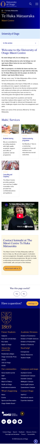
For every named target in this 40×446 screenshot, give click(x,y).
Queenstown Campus (28, 387)
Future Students (8, 332)
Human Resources (27, 354)
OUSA (3, 365)
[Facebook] (9, 421)
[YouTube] (20, 421)
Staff (2, 375)
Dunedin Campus (26, 378)
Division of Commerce (28, 336)
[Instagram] (14, 421)
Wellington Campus (27, 381)
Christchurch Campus (28, 375)
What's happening (9, 391)
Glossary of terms (31, 432)
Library (3, 359)
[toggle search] (30, 4)
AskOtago (31, 303)
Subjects (4, 336)
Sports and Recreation (8, 400)
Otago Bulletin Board (8, 403)
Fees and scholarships (8, 338)
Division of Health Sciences (29, 338)
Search (15, 432)
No (24, 294)
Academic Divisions (29, 332)
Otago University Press (8, 356)
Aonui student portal (8, 372)
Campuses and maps (29, 369)
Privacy (23, 434)
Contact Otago (27, 391)
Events (3, 397)
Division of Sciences (27, 344)
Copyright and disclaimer (12, 434)
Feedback (21, 432)
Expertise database (27, 400)
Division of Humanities (28, 341)
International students (8, 387)
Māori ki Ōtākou (6, 381)
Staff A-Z (23, 394)
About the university (5, 349)
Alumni (3, 378)
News (3, 394)
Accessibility (31, 434)
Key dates (4, 341)
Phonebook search (27, 397)
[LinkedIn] (3, 421)
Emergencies (25, 352)
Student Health (26, 357)
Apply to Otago (6, 344)
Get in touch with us (11, 268)
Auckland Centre (26, 372)
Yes (17, 294)
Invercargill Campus (27, 384)
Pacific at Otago (6, 384)
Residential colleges (7, 354)
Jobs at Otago (6, 362)
